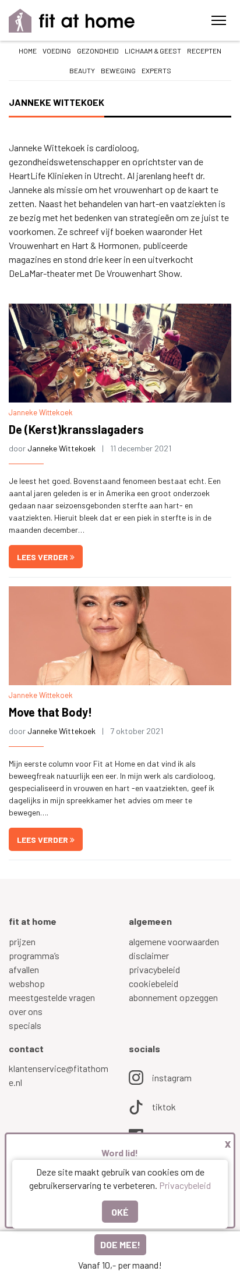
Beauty (82, 70)
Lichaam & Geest (153, 51)
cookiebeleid (153, 983)
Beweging (118, 70)
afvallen (24, 969)
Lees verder (43, 557)
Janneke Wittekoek (41, 412)
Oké (120, 1211)
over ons (26, 1011)
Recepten (204, 51)
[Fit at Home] (72, 21)
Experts (156, 70)
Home (28, 51)
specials (25, 1025)
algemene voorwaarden (174, 941)
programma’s (34, 955)
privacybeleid (154, 969)
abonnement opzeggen (173, 997)
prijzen (22, 941)
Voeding (57, 51)
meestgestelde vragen (52, 997)
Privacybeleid (185, 1185)
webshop (27, 983)
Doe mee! (120, 1244)
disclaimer (149, 955)
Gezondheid (98, 51)
